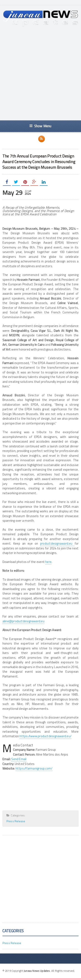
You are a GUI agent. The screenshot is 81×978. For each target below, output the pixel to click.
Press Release (15, 821)
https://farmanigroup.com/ (34, 768)
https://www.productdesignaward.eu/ (45, 736)
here (48, 561)
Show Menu (43, 125)
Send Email (18, 759)
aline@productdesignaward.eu (23, 621)
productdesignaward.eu (57, 543)
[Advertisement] (40, 73)
